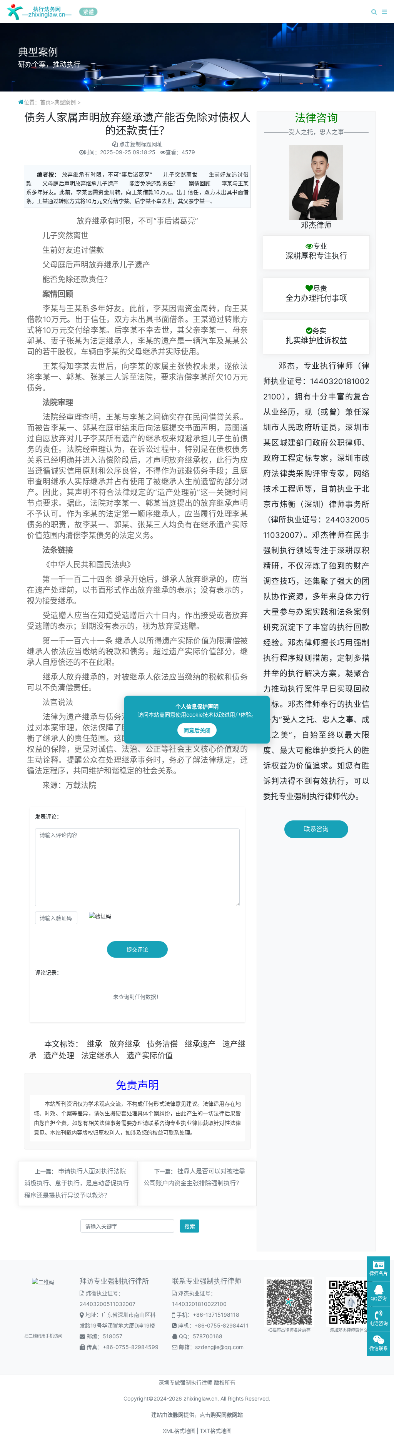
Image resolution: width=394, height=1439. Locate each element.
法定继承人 (100, 1055)
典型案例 (65, 102)
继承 (94, 1044)
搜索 (189, 1226)
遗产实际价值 (150, 1055)
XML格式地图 (179, 1430)
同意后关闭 (197, 730)
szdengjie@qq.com (219, 1347)
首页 (45, 102)
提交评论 (137, 949)
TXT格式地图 (216, 1430)
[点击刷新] (100, 916)
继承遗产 (200, 1044)
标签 (67, 1044)
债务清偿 (162, 1044)
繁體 (88, 11)
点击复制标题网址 (140, 144)
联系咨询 (316, 829)
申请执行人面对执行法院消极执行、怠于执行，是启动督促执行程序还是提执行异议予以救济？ (76, 1183)
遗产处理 (58, 1055)
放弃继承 (124, 1044)
